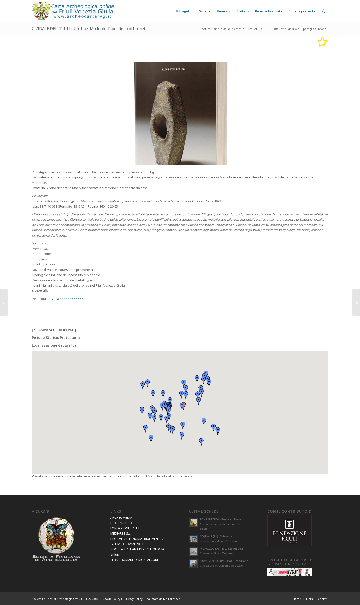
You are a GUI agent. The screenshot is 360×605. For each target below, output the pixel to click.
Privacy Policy (133, 599)
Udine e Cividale (233, 29)
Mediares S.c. (171, 599)
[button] (182, 406)
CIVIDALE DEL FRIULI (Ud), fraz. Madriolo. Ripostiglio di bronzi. (89, 28)
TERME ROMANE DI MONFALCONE (134, 559)
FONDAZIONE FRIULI (124, 528)
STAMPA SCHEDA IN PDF (54, 330)
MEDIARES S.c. (120, 533)
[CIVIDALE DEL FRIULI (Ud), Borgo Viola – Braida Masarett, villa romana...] (356, 302)
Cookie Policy (111, 599)
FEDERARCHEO (121, 523)
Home (215, 29)
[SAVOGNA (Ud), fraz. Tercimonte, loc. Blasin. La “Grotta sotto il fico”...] (4, 302)
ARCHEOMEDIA (121, 517)
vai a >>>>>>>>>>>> (67, 298)
